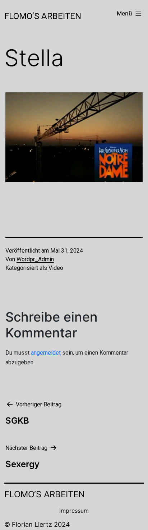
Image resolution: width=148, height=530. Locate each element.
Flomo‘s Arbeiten (42, 16)
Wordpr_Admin (35, 259)
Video (55, 267)
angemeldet (46, 352)
